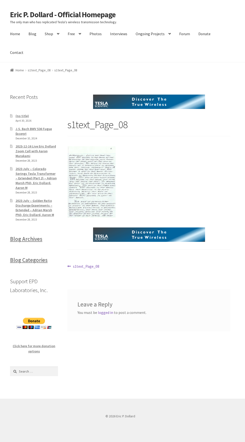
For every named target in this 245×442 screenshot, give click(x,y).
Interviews (118, 33)
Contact (16, 52)
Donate (204, 33)
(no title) (22, 116)
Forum (184, 33)
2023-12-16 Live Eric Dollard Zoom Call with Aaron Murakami (36, 151)
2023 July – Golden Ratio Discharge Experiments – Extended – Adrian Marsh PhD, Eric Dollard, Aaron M (35, 207)
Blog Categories (29, 260)
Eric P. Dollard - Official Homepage (63, 14)
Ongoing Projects (150, 33)
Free (71, 33)
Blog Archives (26, 239)
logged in (105, 312)
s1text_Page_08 (39, 70)
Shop (49, 33)
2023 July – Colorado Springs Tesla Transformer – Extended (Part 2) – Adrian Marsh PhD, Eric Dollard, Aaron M (36, 178)
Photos (95, 33)
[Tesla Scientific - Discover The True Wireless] (148, 102)
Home (15, 33)
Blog (32, 33)
